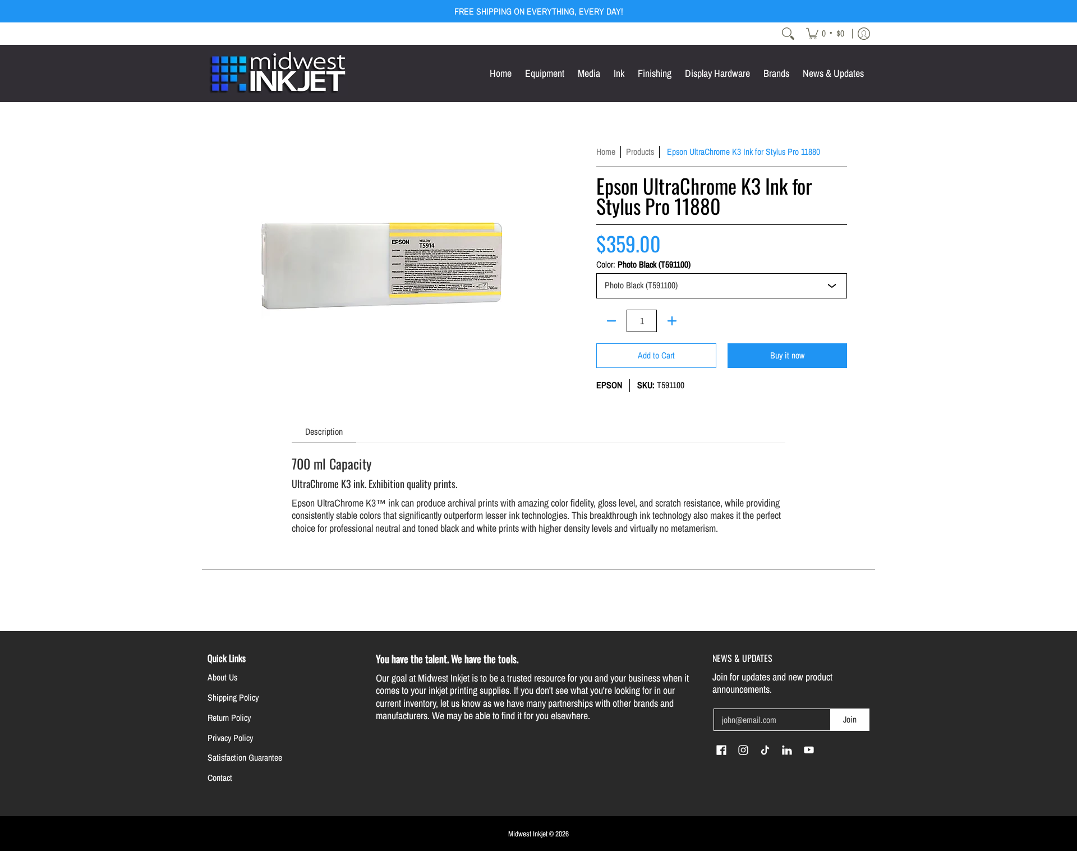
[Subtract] (611, 321)
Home (605, 152)
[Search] (788, 33)
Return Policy (229, 718)
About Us (222, 677)
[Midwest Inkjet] (278, 73)
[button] (721, 750)
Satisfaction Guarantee (245, 757)
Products (640, 152)
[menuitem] (825, 33)
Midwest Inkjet (527, 834)
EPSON (609, 385)
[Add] (672, 321)
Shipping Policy (233, 697)
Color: (643, 264)
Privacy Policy (230, 738)
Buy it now (787, 355)
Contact (220, 778)
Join (850, 719)
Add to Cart (656, 355)
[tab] (324, 431)
